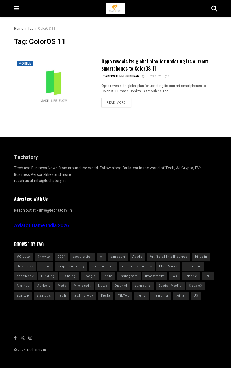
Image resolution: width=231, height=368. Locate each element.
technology (83, 295)
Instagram (129, 276)
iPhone (191, 276)
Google (89, 276)
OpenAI (121, 285)
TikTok (123, 295)
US (196, 295)
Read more (116, 102)
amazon (118, 256)
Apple (137, 256)
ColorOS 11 (46, 28)
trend (141, 295)
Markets (43, 285)
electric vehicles (137, 266)
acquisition (83, 256)
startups (44, 295)
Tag (31, 28)
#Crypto (23, 256)
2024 (61, 256)
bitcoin (201, 256)
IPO (208, 276)
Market (23, 285)
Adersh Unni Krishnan (122, 76)
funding (48, 276)
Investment (155, 276)
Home (18, 28)
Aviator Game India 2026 (41, 225)
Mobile (25, 63)
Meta (62, 285)
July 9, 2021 (153, 76)
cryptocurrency (71, 266)
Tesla (105, 295)
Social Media (170, 285)
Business (25, 266)
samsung (143, 285)
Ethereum (193, 266)
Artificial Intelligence (169, 256)
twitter (181, 295)
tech (62, 295)
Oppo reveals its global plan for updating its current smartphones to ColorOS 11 (154, 65)
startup (23, 295)
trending (160, 295)
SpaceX (196, 285)
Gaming (69, 276)
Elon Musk (168, 266)
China (45, 266)
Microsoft (82, 285)
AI (101, 256)
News (102, 285)
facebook (25, 276)
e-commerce (103, 266)
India (107, 276)
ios (174, 276)
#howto (43, 256)
